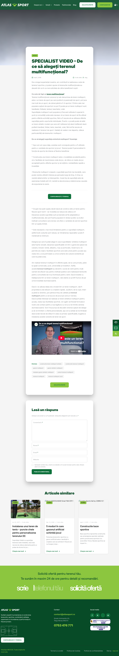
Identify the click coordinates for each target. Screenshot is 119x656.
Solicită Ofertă (87, 5)
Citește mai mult (19, 551)
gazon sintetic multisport (55, 368)
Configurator (105, 5)
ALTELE (35, 55)
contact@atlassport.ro (64, 614)
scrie (22, 588)
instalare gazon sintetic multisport (43, 372)
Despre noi (38, 5)
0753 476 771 (63, 625)
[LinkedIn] (108, 615)
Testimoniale (66, 5)
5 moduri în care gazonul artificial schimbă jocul (55, 529)
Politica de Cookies (73, 651)
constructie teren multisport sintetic (50, 364)
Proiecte (57, 5)
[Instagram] (103, 615)
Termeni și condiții (56, 651)
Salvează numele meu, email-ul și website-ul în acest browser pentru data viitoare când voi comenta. (59, 466)
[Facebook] (92, 615)
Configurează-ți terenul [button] (59, 196)
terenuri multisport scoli (55, 376)
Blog (74, 5)
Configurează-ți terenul (12, 640)
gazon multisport (38, 368)
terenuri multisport (38, 376)
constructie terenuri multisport (75, 364)
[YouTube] (97, 615)
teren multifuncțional (55, 94)
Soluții (48, 5)
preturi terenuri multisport (65, 372)
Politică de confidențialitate (93, 651)
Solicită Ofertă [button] (59, 385)
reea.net (115, 651)
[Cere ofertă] (116, 328)
